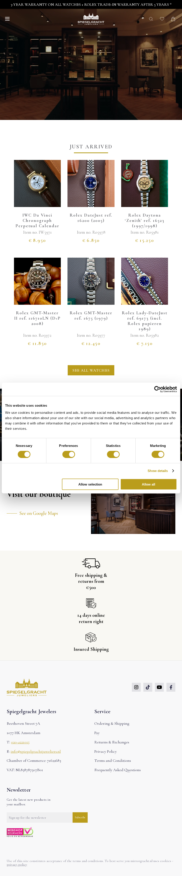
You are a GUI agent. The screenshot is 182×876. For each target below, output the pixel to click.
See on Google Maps (38, 513)
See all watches (91, 370)
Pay (97, 732)
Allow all (148, 484)
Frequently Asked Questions (117, 769)
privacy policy (17, 864)
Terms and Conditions (112, 760)
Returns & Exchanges (111, 742)
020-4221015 (20, 742)
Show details (158, 471)
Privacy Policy (105, 751)
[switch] (68, 454)
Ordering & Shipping (111, 723)
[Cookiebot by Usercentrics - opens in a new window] (157, 389)
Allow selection (90, 484)
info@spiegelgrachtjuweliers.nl (36, 751)
